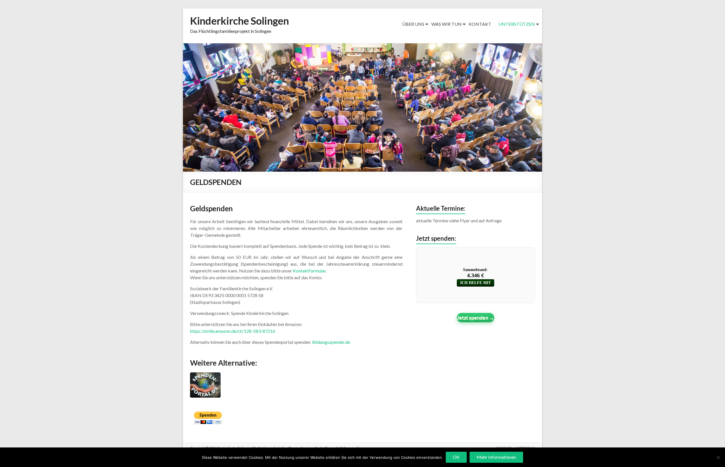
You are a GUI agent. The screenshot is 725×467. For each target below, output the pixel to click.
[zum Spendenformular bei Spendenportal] (205, 376)
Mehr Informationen (496, 457)
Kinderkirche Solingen (239, 20)
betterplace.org (475, 317)
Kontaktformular (309, 270)
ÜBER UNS (413, 24)
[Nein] (718, 457)
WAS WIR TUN (446, 24)
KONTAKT (480, 24)
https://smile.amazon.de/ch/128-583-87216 (232, 331)
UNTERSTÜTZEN (516, 24)
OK (456, 457)
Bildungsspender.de (331, 342)
